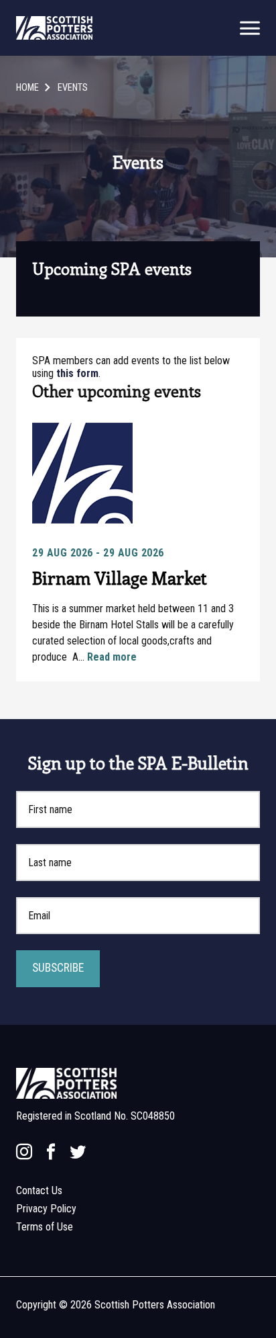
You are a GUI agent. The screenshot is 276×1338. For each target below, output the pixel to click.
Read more (112, 657)
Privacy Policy (46, 1208)
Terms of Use (44, 1226)
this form (77, 373)
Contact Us (39, 1190)
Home (27, 87)
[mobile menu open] (250, 27)
